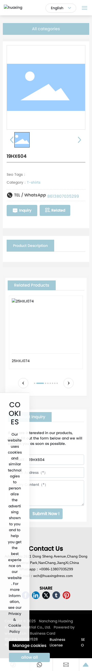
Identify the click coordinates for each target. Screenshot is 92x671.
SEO (83, 642)
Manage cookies (30, 645)
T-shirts (33, 182)
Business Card (42, 633)
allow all (29, 657)
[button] (23, 383)
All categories (46, 29)
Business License (57, 642)
